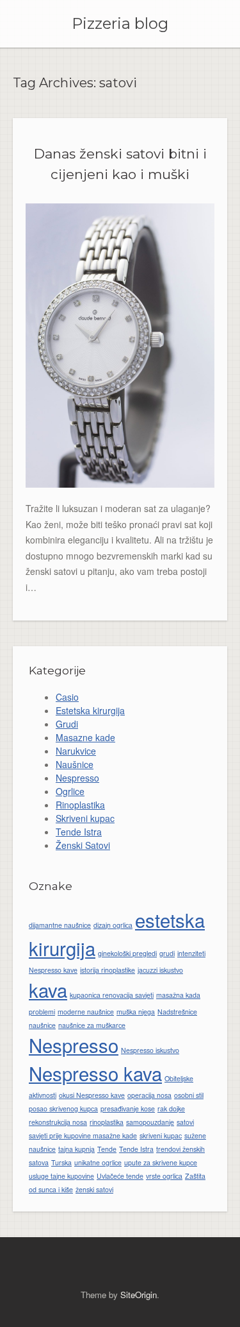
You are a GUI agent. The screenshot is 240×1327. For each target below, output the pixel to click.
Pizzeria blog (120, 23)
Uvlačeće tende (120, 1176)
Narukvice (76, 750)
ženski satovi (94, 1189)
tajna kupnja (76, 1149)
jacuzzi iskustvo (160, 970)
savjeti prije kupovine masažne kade (83, 1135)
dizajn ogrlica (112, 925)
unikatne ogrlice (98, 1162)
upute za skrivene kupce (160, 1162)
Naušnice (74, 764)
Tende (106, 1149)
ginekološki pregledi (127, 953)
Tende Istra (79, 831)
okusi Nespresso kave (92, 1095)
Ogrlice (70, 791)
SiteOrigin (138, 1294)
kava (48, 989)
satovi (185, 1122)
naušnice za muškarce (91, 1025)
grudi (167, 953)
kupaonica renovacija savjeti (112, 995)
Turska (61, 1162)
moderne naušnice (86, 1011)
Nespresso (77, 777)
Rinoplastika (80, 804)
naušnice (42, 1025)
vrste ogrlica (164, 1176)
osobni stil (189, 1095)
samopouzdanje (150, 1122)
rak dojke (171, 1108)
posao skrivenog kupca (63, 1108)
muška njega (135, 1011)
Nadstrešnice (177, 1011)
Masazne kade (85, 737)
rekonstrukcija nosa (58, 1122)
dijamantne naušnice (60, 925)
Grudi (67, 723)
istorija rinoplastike (107, 970)
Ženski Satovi (83, 845)
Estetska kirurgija (90, 710)
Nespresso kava (95, 1072)
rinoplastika (107, 1122)
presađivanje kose (127, 1108)
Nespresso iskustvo (150, 1050)
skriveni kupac (161, 1135)
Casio (67, 696)
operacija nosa (149, 1095)
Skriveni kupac (85, 818)
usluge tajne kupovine (61, 1176)
